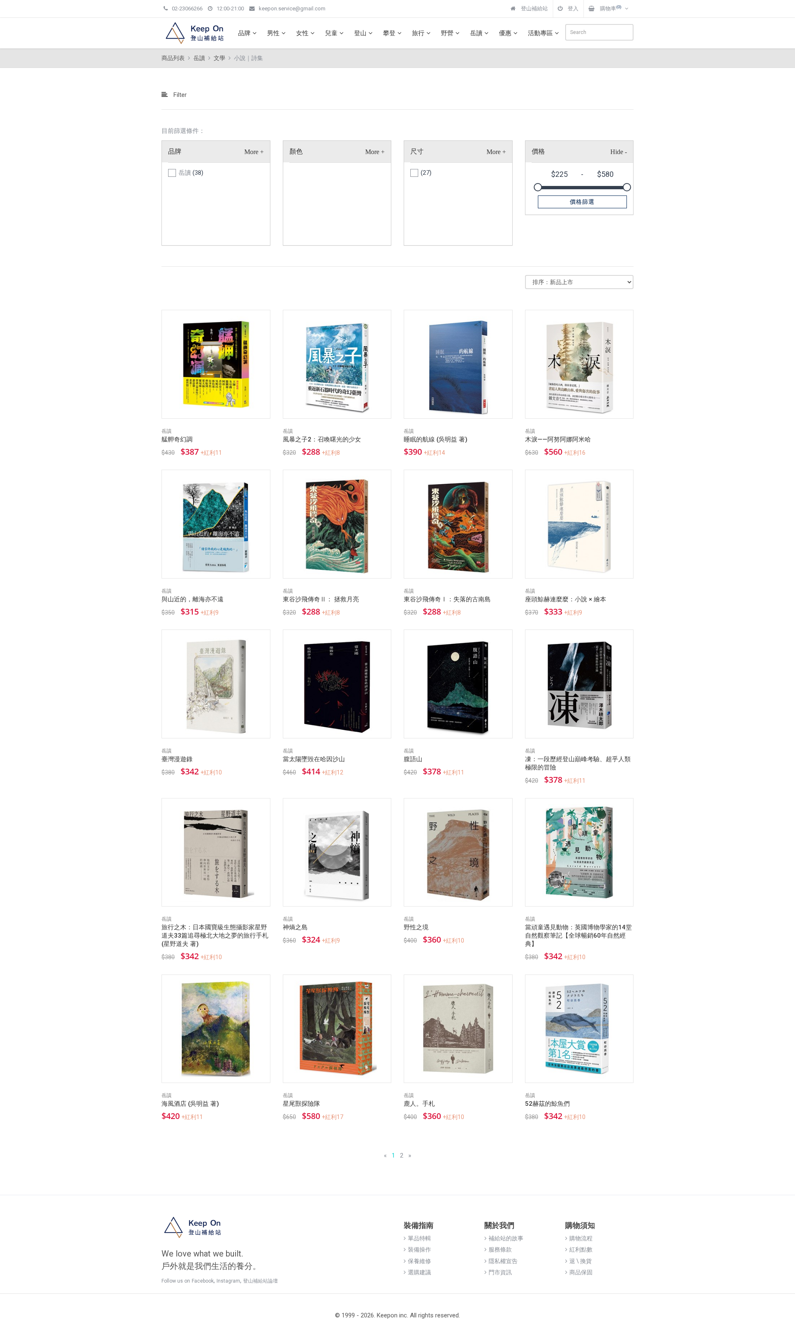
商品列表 (173, 58)
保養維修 (419, 1261)
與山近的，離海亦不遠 (192, 599)
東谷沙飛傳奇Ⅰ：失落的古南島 (447, 599)
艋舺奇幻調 (177, 439)
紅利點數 (581, 1249)
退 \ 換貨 (580, 1261)
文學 (219, 58)
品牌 (244, 33)
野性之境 (416, 927)
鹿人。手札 (419, 1103)
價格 (538, 151)
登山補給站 (534, 8)
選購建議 (419, 1272)
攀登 (389, 33)
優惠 (505, 33)
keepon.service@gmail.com (292, 8)
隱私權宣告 (503, 1261)
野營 (447, 33)
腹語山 (413, 759)
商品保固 (581, 1272)
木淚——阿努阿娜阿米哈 (558, 439)
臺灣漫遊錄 (177, 759)
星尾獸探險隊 (301, 1103)
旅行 (418, 33)
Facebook (203, 1281)
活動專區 (540, 33)
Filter (179, 95)
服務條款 (500, 1249)
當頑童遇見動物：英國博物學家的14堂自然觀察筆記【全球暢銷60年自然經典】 (578, 936)
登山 (360, 33)
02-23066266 (187, 8)
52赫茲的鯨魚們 (547, 1103)
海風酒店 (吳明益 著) (190, 1103)
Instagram (228, 1281)
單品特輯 (419, 1238)
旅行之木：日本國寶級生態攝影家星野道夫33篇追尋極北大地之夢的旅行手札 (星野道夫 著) (214, 936)
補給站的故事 (506, 1238)
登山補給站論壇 (260, 1281)
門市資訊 (500, 1272)
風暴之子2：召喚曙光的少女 (322, 439)
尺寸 (417, 151)
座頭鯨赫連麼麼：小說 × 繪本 (565, 599)
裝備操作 (419, 1249)
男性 (273, 33)
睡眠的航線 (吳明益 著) (435, 439)
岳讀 (476, 33)
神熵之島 (295, 927)
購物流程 (581, 1238)
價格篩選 (582, 201)
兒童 (331, 33)
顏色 (296, 151)
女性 (302, 33)
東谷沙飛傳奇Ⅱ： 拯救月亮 (321, 599)
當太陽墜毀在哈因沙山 (314, 759)
